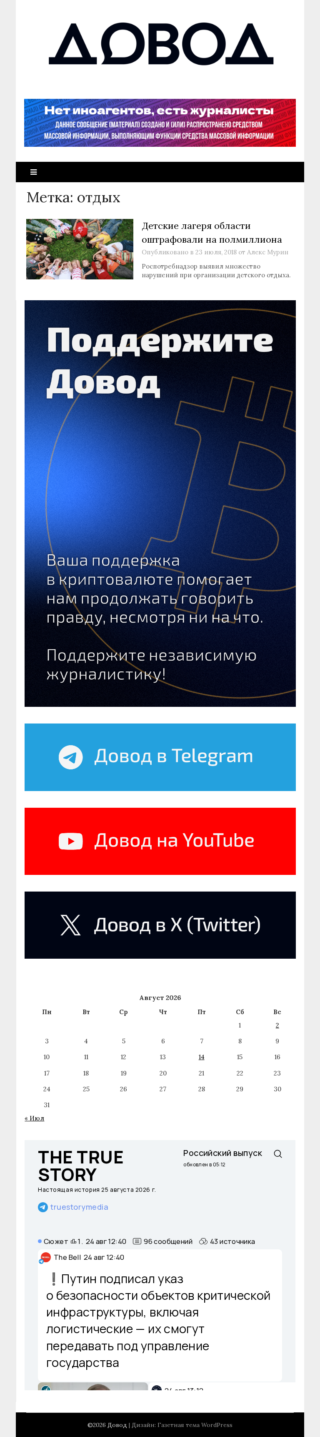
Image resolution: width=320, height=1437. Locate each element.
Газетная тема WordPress (195, 1425)
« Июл (34, 1118)
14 (202, 1057)
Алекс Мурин (267, 252)
